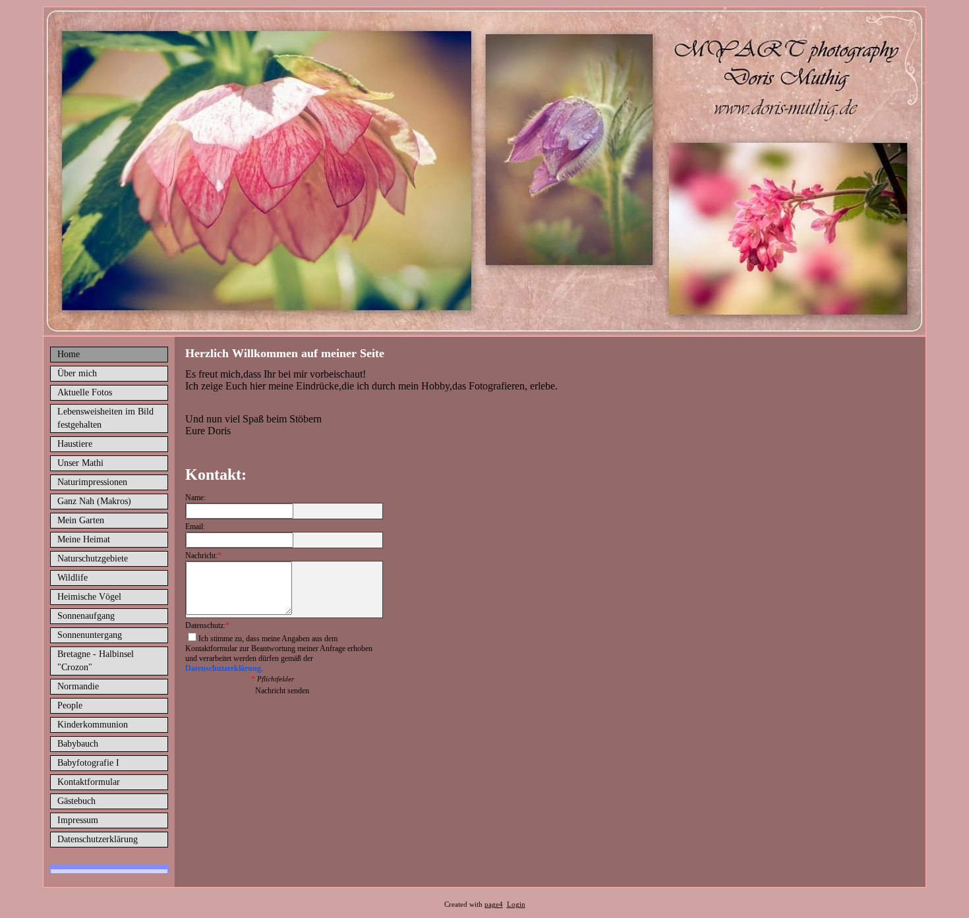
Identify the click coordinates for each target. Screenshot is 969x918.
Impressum (77, 820)
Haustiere (74, 444)
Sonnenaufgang (86, 616)
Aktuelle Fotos (84, 392)
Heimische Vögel (89, 597)
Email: (195, 526)
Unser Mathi (80, 463)
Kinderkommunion (92, 725)
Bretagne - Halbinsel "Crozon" (95, 660)
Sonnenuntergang (89, 635)
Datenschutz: (207, 625)
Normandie (78, 686)
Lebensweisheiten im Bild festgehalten (105, 418)
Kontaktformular (88, 782)
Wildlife (72, 578)
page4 (493, 904)
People (69, 705)
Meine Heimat (83, 539)
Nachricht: (203, 555)
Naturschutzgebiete (92, 558)
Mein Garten (80, 520)
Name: (195, 497)
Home (68, 354)
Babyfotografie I (88, 763)
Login (516, 904)
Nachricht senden (282, 690)
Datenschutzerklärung (97, 839)
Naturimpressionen (92, 482)
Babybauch (77, 744)
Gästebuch (76, 801)
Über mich (77, 373)
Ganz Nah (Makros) (94, 501)
